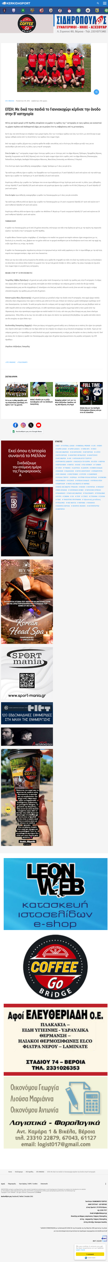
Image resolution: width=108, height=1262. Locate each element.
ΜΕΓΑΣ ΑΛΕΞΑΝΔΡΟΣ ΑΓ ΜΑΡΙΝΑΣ (78, 484)
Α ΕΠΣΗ (97, 452)
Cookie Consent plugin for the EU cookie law (90, 1258)
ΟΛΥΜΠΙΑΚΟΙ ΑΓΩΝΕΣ (76, 490)
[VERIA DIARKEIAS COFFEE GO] (27, 521)
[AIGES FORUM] (27, 462)
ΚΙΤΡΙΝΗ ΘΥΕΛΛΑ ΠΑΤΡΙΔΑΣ (88, 477)
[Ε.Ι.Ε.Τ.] (27, 713)
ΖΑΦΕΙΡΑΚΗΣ (92, 474)
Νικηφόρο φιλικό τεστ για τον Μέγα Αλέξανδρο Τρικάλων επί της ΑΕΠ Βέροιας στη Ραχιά (65, 402)
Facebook (15, 1196)
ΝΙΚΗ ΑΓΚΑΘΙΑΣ (62, 490)
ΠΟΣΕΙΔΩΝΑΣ (100, 493)
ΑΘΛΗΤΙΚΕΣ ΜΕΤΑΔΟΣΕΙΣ (77, 455)
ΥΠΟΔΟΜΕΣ (61, 503)
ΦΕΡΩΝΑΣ (81, 503)
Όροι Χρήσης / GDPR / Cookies (28, 1184)
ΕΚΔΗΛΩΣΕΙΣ (69, 471)
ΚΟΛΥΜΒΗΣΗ (61, 481)
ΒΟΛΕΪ (78, 465)
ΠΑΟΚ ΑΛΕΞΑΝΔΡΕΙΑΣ (75, 493)
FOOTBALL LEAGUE (68, 446)
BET (58, 446)
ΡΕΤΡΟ (59, 496)
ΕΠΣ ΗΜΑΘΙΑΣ (9, 101)
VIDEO (94, 449)
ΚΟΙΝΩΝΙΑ (102, 477)
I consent (90, 1254)
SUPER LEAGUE (62, 449)
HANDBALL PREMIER (83, 446)
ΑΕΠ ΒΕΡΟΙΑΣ (88, 452)
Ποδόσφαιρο (19, 1172)
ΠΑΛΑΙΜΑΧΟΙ (61, 493)
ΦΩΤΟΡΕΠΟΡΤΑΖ (93, 506)
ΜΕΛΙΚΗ (82, 487)
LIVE (94, 446)
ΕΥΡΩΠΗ (83, 474)
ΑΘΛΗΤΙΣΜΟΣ (92, 455)
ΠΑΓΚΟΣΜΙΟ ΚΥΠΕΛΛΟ (93, 490)
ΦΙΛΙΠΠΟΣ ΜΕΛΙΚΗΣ (79, 506)
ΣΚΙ (72, 496)
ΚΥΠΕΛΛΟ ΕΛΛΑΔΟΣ (82, 481)
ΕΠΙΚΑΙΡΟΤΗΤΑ (97, 471)
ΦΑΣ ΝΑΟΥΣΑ (71, 503)
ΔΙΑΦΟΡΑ (85, 468)
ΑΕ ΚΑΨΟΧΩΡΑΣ (76, 452)
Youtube (27, 1196)
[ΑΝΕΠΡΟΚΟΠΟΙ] (27, 737)
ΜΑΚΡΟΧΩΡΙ (61, 484)
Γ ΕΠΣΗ (59, 468)
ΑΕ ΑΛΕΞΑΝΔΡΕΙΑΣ (63, 452)
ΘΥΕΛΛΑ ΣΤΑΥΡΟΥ (63, 477)
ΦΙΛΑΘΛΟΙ (91, 503)
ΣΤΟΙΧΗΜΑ (93, 496)
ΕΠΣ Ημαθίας (29, 1172)
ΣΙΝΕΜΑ (66, 496)
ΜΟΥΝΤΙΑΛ (91, 487)
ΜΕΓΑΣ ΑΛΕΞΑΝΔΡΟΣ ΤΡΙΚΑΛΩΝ (67, 487)
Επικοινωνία (44, 1184)
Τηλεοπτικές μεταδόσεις (92, 500)
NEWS (100, 446)
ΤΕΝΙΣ (59, 500)
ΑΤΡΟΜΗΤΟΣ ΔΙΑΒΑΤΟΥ (64, 462)
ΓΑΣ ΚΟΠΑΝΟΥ (87, 465)
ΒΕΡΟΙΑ (102, 462)
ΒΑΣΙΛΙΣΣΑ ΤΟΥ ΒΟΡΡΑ (82, 462)
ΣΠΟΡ (78, 496)
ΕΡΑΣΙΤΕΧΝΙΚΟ (73, 474)
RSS (32, 1196)
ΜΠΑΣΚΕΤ (100, 487)
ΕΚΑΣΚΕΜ (60, 471)
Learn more (80, 1249)
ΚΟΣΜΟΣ (71, 481)
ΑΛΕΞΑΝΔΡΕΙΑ (61, 458)
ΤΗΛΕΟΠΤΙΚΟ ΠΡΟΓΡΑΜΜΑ (72, 500)
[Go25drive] (27, 797)
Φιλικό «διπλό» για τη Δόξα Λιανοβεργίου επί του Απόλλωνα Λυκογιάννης (41, 402)
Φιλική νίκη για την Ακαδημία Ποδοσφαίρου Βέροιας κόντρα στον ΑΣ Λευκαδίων (90, 410)
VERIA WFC (86, 449)
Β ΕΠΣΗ (94, 462)
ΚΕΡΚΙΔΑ (74, 477)
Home (10, 1172)
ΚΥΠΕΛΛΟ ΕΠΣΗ (97, 481)
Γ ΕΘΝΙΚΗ (97, 465)
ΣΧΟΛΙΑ (102, 496)
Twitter (21, 1196)
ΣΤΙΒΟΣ (85, 496)
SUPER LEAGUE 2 (74, 449)
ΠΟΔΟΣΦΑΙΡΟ (22, 362)
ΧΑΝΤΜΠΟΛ (61, 509)
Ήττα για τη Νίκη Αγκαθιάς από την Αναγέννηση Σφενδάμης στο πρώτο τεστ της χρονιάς (16, 402)
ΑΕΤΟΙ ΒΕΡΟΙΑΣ (62, 455)
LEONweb (38, 1192)
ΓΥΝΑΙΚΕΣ (67, 468)
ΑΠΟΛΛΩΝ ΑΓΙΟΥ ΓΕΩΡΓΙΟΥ (83, 458)
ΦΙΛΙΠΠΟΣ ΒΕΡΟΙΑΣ (63, 506)
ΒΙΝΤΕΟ (71, 465)
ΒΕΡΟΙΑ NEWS (61, 465)
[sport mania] (27, 673)
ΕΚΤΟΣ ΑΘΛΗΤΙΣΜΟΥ (83, 471)
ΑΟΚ (69, 458)
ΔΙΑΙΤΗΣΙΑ (76, 468)
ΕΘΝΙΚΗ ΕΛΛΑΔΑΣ (96, 468)
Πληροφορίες (12, 1184)
